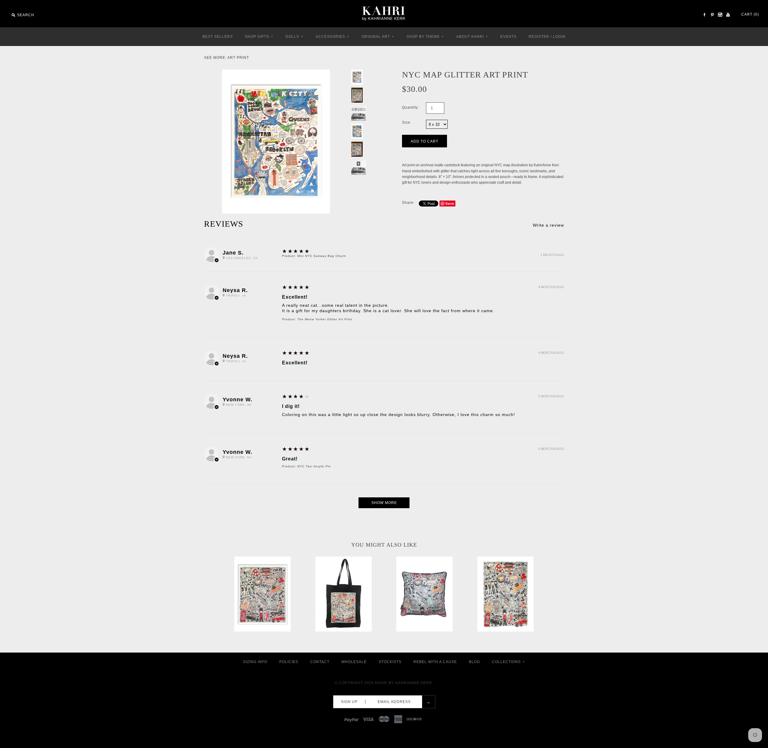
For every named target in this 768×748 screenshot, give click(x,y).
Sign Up (349, 702)
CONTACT (319, 662)
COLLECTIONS (508, 662)
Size (406, 122)
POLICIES (288, 662)
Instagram (720, 14)
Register (539, 37)
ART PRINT (238, 58)
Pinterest (712, 14)
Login (559, 37)
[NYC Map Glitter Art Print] (276, 72)
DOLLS (294, 37)
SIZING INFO (255, 662)
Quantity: (410, 107)
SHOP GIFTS (259, 37)
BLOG (474, 662)
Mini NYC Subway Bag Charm (321, 256)
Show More (384, 503)
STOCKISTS (390, 662)
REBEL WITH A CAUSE (435, 662)
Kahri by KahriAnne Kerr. (404, 683)
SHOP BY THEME (425, 37)
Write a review (548, 225)
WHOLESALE (354, 662)
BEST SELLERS (217, 37)
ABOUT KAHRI (472, 37)
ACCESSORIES (332, 37)
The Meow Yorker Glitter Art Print (324, 319)
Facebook (704, 14)
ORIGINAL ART (378, 37)
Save (450, 203)
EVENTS (508, 37)
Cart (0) (750, 14)
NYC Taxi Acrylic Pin (314, 466)
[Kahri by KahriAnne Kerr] (384, 4)
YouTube (727, 14)
